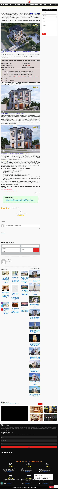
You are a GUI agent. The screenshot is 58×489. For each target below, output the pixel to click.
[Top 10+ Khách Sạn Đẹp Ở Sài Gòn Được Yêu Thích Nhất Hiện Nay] (25, 286)
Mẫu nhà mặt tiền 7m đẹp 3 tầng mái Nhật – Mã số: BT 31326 (35, 280)
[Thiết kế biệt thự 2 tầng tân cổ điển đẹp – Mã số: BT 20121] (34, 376)
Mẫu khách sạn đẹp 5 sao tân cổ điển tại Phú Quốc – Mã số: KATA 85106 (34, 396)
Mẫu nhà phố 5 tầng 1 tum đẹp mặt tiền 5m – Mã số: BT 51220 (35, 293)
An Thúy (9, 259)
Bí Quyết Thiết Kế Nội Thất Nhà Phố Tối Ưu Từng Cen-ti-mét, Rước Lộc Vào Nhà (5, 295)
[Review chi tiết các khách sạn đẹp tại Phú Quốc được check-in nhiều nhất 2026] (6, 304)
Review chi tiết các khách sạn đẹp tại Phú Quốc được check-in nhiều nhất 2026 (5, 311)
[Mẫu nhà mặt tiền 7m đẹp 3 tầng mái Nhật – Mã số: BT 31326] (34, 273)
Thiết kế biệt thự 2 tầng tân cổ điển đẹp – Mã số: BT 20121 (35, 383)
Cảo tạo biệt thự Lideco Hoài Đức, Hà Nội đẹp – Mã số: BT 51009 (35, 319)
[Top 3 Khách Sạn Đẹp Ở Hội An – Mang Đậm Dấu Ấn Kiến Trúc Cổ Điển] (15, 304)
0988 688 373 (9, 471)
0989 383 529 (9, 483)
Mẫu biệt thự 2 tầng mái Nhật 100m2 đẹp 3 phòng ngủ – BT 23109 (19, 199)
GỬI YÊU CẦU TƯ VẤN (53, 487)
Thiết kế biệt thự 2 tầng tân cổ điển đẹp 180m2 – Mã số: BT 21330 (35, 370)
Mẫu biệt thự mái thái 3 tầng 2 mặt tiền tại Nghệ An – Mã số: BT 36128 (20, 200)
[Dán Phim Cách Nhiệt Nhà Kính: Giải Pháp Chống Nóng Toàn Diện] (15, 273)
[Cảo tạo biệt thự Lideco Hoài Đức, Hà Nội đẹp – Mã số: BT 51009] (34, 312)
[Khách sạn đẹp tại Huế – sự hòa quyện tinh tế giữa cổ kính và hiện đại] (25, 304)
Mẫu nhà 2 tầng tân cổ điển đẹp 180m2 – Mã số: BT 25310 (35, 306)
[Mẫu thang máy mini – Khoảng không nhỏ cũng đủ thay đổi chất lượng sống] (6, 273)
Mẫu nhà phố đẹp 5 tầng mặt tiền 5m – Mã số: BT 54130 (35, 331)
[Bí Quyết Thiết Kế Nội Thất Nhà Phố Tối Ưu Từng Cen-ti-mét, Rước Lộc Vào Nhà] (6, 288)
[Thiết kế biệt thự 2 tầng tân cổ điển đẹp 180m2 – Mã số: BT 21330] (34, 363)
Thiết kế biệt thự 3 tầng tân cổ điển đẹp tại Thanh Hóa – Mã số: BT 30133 (35, 357)
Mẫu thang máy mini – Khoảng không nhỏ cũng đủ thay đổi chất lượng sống (5, 280)
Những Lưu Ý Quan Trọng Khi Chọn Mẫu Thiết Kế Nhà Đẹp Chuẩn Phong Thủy (25, 280)
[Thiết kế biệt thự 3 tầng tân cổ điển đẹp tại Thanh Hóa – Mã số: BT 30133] (34, 350)
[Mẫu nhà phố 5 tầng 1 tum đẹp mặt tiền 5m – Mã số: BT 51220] (34, 286)
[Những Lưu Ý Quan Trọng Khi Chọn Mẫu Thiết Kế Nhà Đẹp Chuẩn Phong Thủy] (25, 273)
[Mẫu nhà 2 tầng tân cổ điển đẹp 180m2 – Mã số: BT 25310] (34, 299)
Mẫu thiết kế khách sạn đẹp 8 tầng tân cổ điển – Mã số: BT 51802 (35, 344)
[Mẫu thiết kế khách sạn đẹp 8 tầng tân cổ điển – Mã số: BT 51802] (34, 338)
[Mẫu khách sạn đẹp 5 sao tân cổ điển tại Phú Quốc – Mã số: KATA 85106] (34, 389)
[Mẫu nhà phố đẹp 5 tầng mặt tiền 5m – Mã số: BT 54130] (34, 325)
